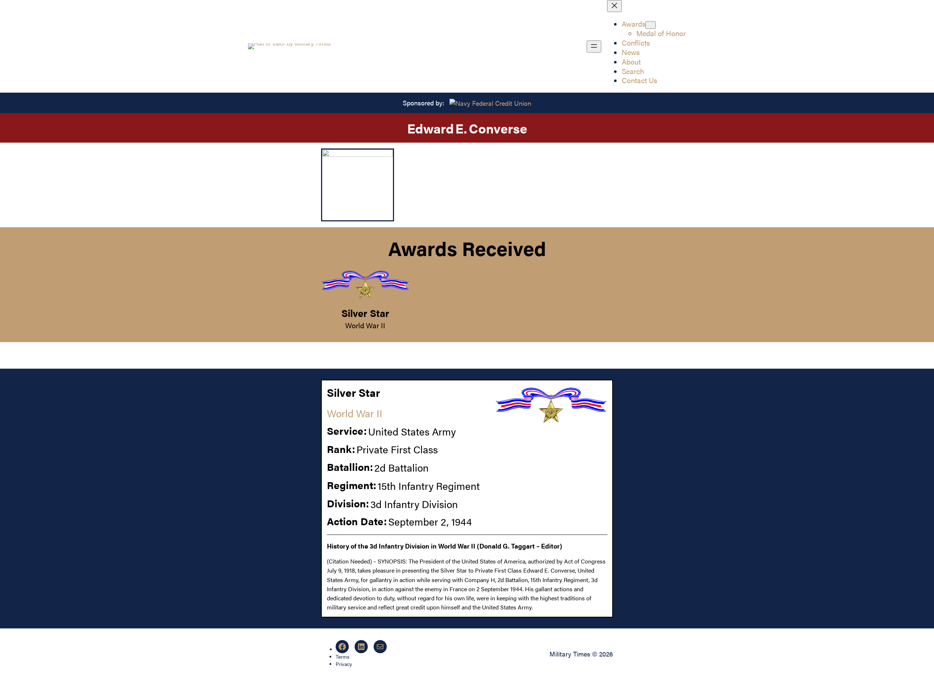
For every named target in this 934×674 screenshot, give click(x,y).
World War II (365, 325)
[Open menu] (594, 46)
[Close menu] (614, 6)
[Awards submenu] (650, 25)
